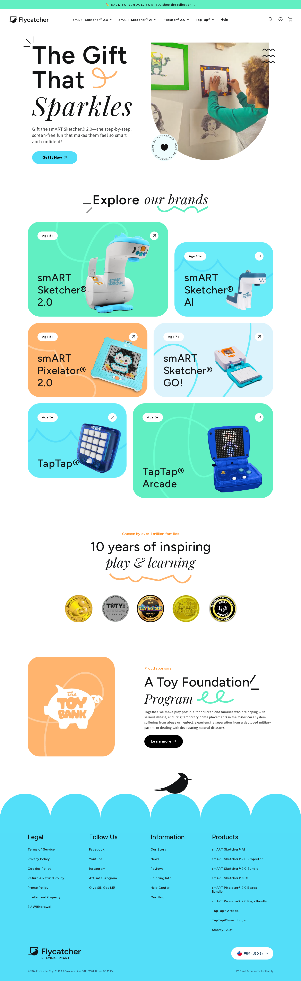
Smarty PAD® (222, 930)
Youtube (95, 859)
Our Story (158, 849)
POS (238, 971)
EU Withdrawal (39, 907)
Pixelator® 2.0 (174, 20)
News (155, 859)
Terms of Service (41, 849)
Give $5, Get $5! (102, 888)
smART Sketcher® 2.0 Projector (237, 859)
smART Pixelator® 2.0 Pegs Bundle (239, 901)
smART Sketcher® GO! (230, 878)
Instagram (97, 869)
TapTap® (203, 20)
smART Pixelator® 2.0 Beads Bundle (234, 889)
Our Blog (157, 897)
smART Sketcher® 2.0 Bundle (235, 869)
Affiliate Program (103, 878)
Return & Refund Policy (46, 878)
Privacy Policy (39, 859)
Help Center (160, 888)
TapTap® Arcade (225, 911)
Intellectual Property (44, 897)
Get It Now (52, 157)
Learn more (161, 741)
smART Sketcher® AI (136, 20)
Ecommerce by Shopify (260, 971)
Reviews (157, 869)
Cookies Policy (39, 869)
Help (224, 19)
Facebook (96, 849)
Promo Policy (38, 888)
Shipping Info (161, 878)
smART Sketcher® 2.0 (91, 20)
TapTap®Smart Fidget (229, 920)
